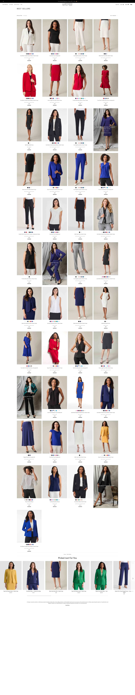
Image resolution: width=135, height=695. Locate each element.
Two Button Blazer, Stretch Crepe (80, 501)
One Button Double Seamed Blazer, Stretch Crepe (29, 55)
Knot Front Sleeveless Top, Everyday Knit (106, 189)
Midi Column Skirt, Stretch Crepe (80, 234)
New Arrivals (5, 4)
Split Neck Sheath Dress (29, 144)
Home (65, 554)
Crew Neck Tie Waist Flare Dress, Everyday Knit (105, 100)
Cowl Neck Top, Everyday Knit (54, 55)
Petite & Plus (16, 4)
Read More (67, 605)
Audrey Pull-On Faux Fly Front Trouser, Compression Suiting (29, 234)
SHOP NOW (54, 264)
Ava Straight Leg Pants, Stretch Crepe (80, 55)
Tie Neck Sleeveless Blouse (55, 501)
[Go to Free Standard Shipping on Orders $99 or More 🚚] (67, 1)
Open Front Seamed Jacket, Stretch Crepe (54, 189)
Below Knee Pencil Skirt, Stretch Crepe (106, 55)
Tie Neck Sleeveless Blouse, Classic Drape (80, 100)
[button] (133, 578)
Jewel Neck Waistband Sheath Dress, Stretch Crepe (106, 278)
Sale (21, 4)
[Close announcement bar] (3, 1)
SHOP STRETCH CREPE (106, 132)
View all (29, 398)
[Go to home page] (67, 4)
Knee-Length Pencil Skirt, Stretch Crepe (55, 100)
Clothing (11, 4)
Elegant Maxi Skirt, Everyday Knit (29, 457)
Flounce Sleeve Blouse (29, 501)
